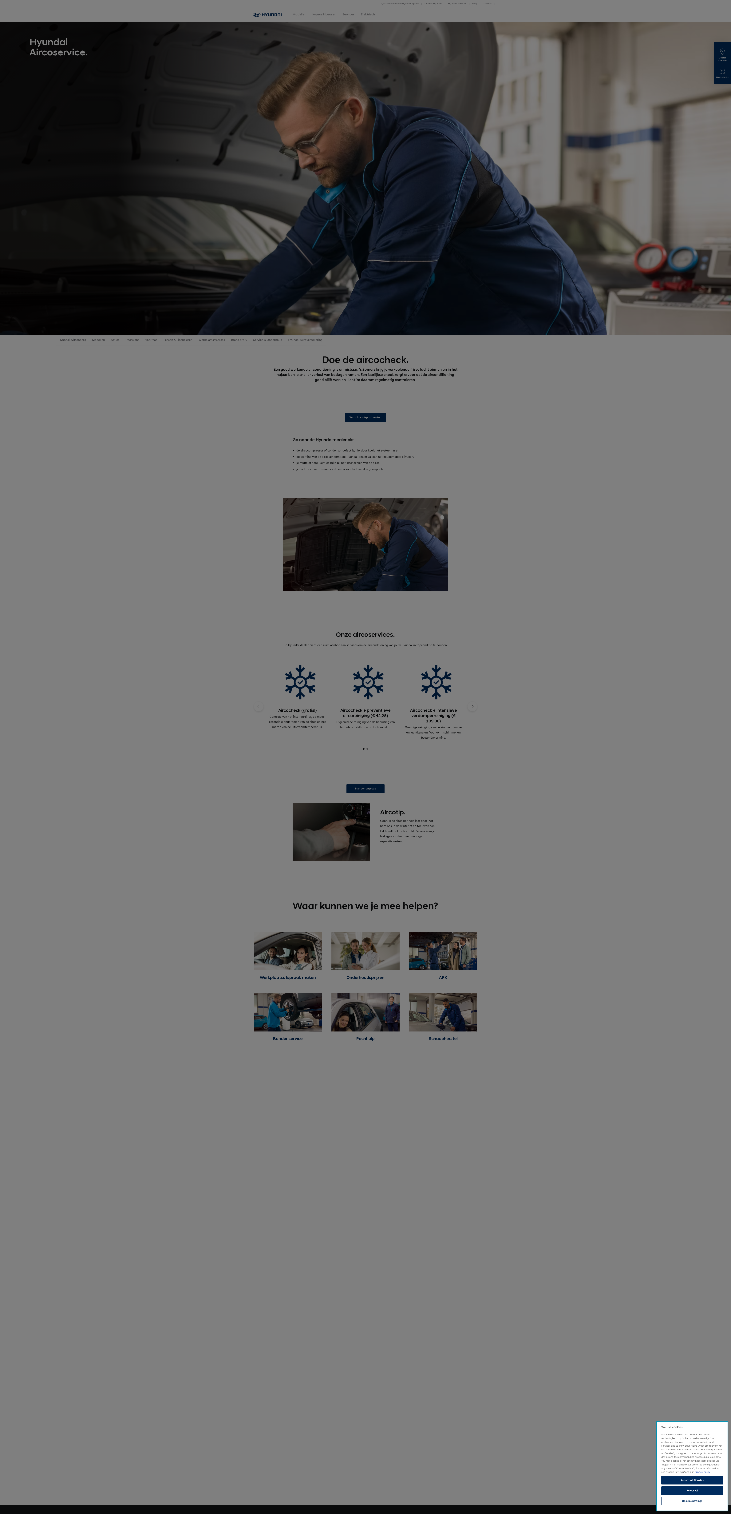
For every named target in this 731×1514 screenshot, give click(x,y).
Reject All (692, 1490)
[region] (692, 1466)
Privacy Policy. (703, 1472)
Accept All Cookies (692, 1480)
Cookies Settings (692, 1501)
